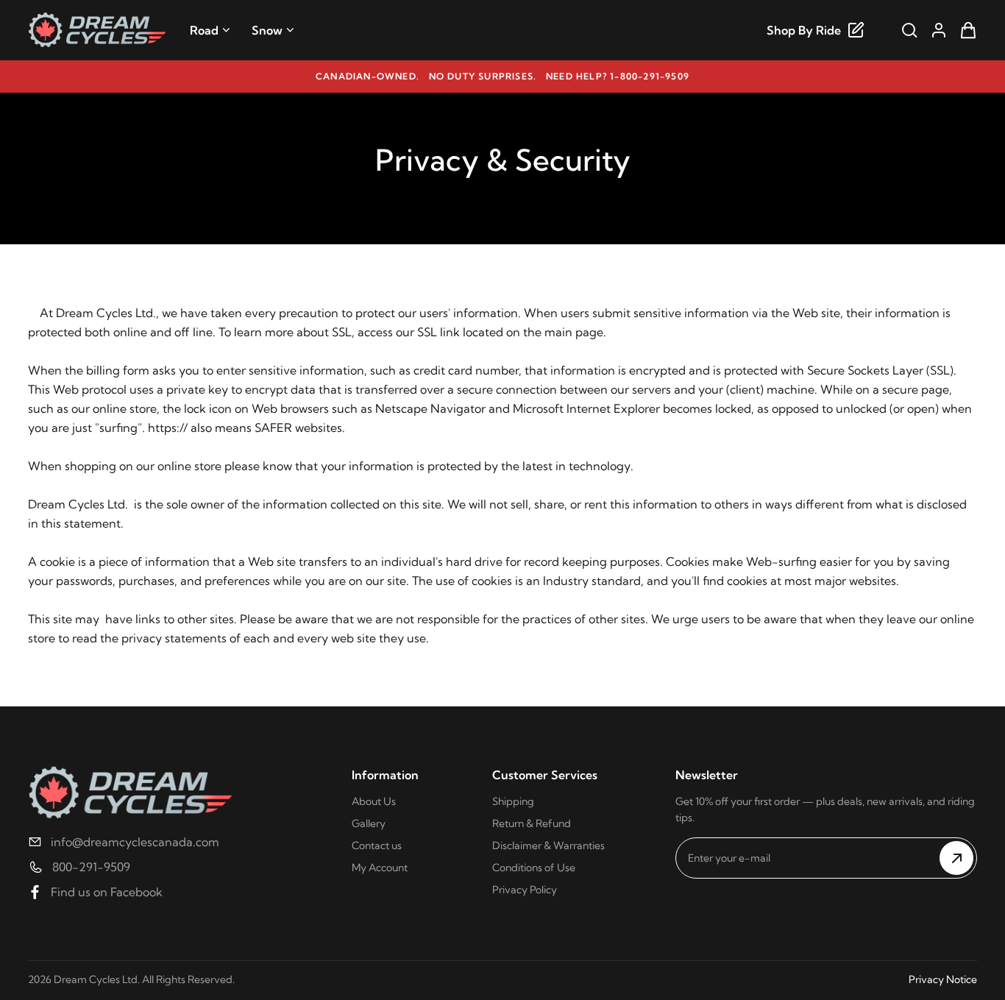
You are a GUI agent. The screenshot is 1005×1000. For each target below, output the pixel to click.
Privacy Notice (943, 979)
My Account (380, 867)
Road (204, 30)
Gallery (369, 823)
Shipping (513, 801)
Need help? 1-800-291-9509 (617, 76)
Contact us (377, 845)
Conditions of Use (533, 867)
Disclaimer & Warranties (548, 845)
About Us (374, 801)
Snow (267, 30)
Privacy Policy (524, 889)
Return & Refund (531, 823)
